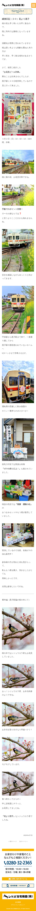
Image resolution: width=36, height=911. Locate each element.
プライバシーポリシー (18, 905)
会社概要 (18, 902)
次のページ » (23, 841)
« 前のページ (12, 841)
